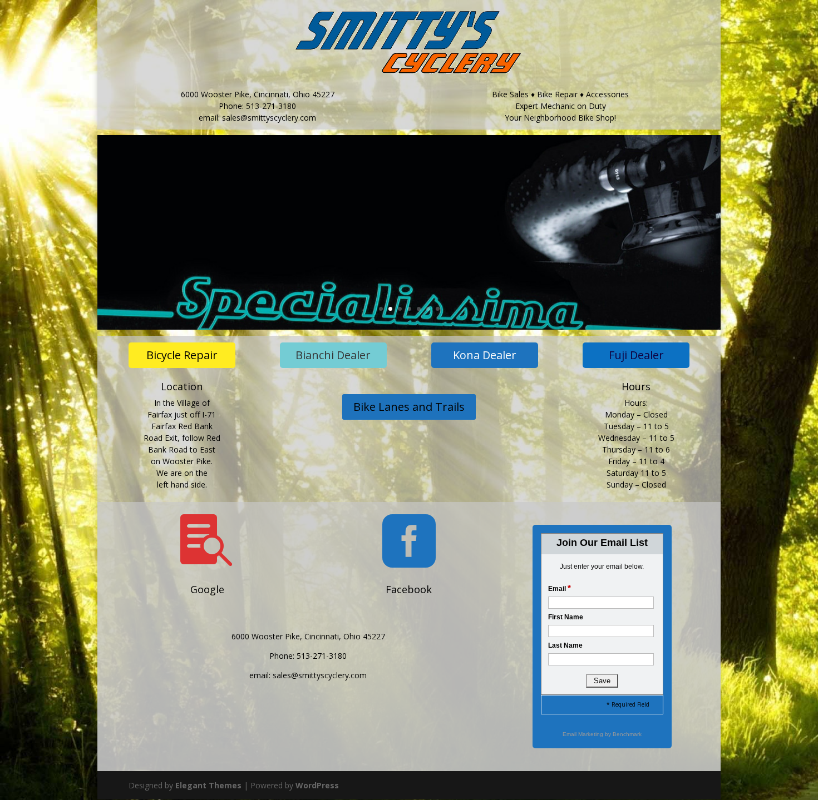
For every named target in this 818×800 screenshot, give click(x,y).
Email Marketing (584, 734)
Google (207, 589)
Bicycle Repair (182, 354)
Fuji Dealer (636, 354)
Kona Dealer (484, 354)
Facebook (409, 589)
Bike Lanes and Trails (409, 406)
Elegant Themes (208, 785)
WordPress (317, 785)
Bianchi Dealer (333, 354)
